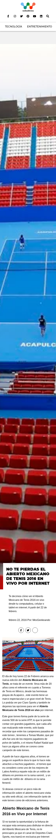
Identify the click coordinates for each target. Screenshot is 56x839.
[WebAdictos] (28, 6)
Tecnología (13, 26)
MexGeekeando (41, 620)
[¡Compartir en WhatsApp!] (35, 630)
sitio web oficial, (14, 796)
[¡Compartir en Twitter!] (28, 630)
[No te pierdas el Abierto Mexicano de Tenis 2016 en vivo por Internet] (28, 316)
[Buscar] (48, 16)
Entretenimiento (39, 26)
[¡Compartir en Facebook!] (21, 630)
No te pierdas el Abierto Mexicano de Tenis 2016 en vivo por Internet (27, 576)
